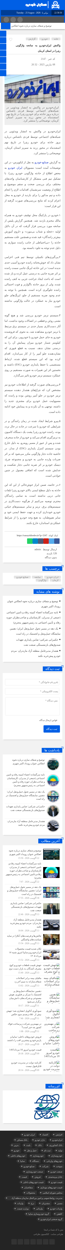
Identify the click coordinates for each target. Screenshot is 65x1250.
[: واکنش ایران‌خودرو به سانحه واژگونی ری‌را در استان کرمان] (7, 70)
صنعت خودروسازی (34, 1171)
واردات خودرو (56, 1208)
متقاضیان (28, 1187)
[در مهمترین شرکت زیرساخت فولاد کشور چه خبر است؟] (32, 1027)
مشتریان (46, 1203)
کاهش (59, 1214)
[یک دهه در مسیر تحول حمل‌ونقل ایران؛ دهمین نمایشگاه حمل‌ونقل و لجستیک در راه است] (32, 796)
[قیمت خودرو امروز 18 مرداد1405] (32, 1053)
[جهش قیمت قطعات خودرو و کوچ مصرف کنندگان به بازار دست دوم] (32, 969)
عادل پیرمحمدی (55, 1177)
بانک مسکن (22, 1140)
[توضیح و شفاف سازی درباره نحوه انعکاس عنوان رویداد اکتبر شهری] (32, 764)
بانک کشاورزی (55, 1145)
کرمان (55, 580)
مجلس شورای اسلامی (52, 1193)
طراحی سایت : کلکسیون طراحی (48, 1234)
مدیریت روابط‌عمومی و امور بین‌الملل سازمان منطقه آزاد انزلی (37, 1198)
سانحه (37, 577)
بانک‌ (40, 1145)
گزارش (31, 39)
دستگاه (35, 1161)
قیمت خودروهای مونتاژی (51, 1187)
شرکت (45, 1166)
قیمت (24, 1177)
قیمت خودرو (56, 1182)
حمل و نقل (31, 1150)
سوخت (59, 1166)
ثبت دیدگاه (51, 729)
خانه (56, 39)
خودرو (45, 39)
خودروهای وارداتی (54, 1161)
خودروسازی (38, 1156)
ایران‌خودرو (57, 1140)
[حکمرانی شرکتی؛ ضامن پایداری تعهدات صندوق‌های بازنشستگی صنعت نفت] (32, 811)
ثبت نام (47, 1150)
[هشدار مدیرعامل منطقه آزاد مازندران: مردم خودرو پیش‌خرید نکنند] (32, 825)
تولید (60, 1150)
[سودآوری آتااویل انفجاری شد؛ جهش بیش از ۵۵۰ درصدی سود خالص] (32, 1014)
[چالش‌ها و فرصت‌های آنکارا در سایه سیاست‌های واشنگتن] (32, 939)
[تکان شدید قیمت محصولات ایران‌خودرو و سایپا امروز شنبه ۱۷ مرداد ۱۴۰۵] (32, 954)
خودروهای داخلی (18, 1156)
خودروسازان (56, 1156)
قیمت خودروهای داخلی (33, 1182)
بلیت (28, 1145)
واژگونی (42, 580)
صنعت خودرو (56, 1171)
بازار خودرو (40, 1140)
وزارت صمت (23, 1208)
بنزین (16, 1145)
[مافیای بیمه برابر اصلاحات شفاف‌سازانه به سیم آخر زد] (32, 981)
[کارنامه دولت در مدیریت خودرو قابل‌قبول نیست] (32, 1066)
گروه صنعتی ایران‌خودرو (51, 1219)
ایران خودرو (15, 167)
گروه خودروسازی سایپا (38, 1214)
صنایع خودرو (42, 162)
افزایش (59, 1134)
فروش (37, 1177)
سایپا (22, 1161)
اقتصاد (45, 1134)
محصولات (30, 1193)
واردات (20, 1203)
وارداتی (39, 1208)
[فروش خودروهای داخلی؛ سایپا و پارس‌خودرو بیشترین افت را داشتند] (32, 1040)
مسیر (59, 1203)
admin (37, 549)
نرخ (32, 1203)
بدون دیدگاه (51, 557)
